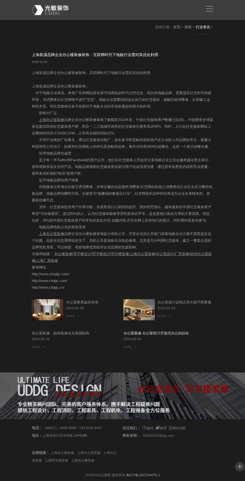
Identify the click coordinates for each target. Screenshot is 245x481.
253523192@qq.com (158, 435)
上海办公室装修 (88, 453)
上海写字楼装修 (56, 460)
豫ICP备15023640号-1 (143, 475)
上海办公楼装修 (62, 453)
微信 (150, 428)
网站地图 (179, 428)
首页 (176, 27)
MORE (70, 316)
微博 (163, 428)
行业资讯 (203, 27)
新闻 (188, 27)
